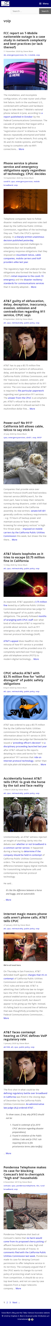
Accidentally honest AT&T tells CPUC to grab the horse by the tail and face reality (24, 781)
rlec (37, 1185)
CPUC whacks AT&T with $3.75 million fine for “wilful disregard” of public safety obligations (24, 678)
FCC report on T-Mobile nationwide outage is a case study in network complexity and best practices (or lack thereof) (25, 40)
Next (16, 1302)
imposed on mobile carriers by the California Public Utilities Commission (24, 532)
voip (38, 55)
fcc (26, 55)
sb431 (29, 437)
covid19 (7, 181)
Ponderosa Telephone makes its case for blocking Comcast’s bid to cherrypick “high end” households (25, 1172)
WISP (39, 437)
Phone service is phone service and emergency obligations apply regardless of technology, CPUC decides (25, 168)
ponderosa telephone (25, 1185)
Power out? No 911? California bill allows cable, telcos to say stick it (24, 426)
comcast (7, 1185)
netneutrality (17, 323)
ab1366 (7, 1047)
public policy (29, 323)
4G (5, 55)
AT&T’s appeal (11, 641)
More (21, 149)
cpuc (13, 181)
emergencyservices (15, 55)
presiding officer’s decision (26, 742)
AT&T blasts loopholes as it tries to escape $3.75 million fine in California (24, 557)
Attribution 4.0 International (33, 1317)
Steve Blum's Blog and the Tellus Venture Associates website (25, 1312)
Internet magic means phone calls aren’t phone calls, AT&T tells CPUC (25, 917)
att (5, 323)
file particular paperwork (31, 390)
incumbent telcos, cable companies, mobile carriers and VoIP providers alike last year (22, 258)
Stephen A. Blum (17, 1316)
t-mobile (31, 55)
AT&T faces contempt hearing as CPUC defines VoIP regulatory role (25, 1035)
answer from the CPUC (19, 397)
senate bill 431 (38, 510)
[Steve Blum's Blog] (5, 3)
